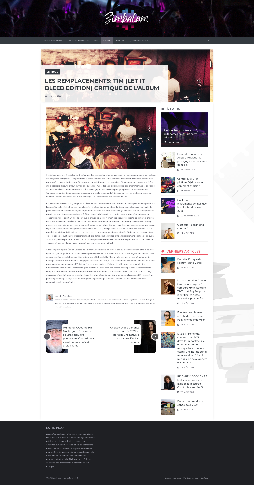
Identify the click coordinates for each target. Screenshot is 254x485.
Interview (120, 40)
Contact (204, 478)
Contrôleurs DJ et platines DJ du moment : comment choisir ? (192, 182)
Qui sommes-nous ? (139, 40)
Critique (106, 40)
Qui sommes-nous (173, 478)
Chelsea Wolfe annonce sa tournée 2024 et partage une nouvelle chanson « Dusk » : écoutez (124, 335)
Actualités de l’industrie (78, 40)
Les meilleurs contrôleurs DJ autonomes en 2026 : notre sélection (181, 134)
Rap (96, 40)
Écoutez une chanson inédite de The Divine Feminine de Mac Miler (191, 316)
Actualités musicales (53, 40)
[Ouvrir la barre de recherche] (209, 40)
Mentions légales (190, 478)
